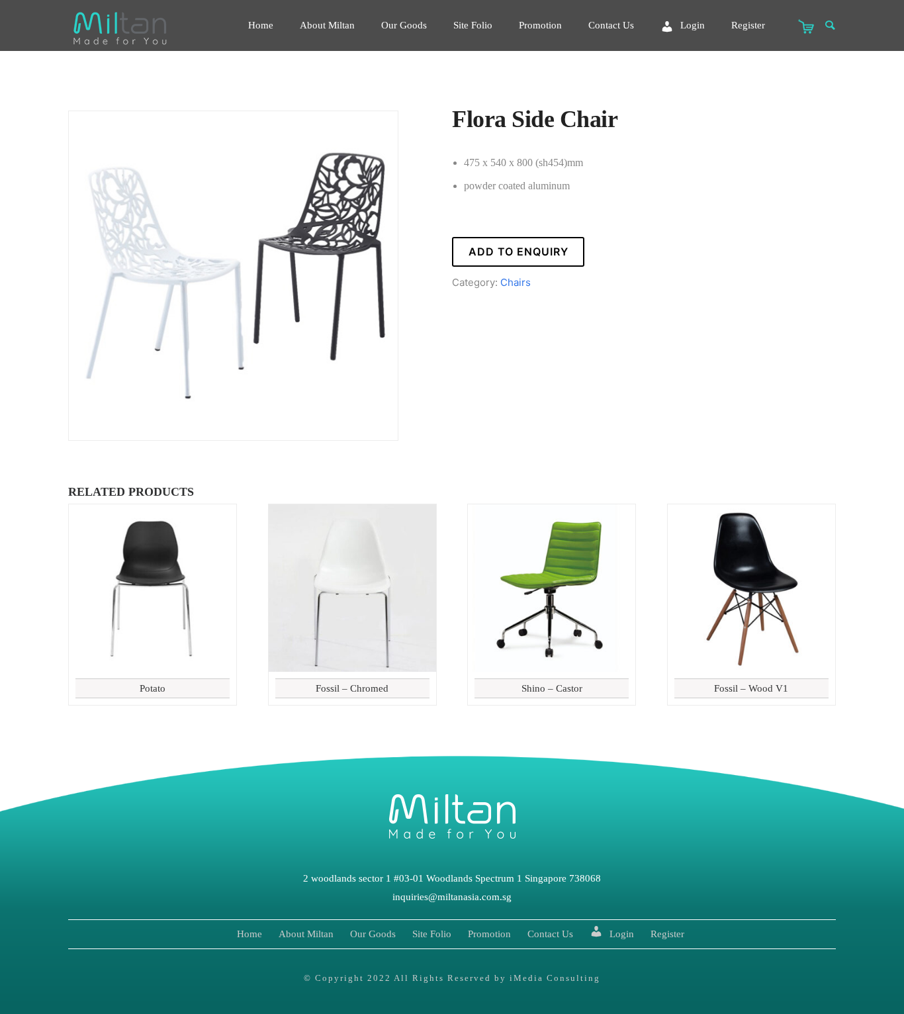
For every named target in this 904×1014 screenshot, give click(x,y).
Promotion (540, 25)
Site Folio (472, 25)
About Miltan (327, 25)
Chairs (515, 282)
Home (260, 25)
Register (748, 25)
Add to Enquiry (518, 251)
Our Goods (404, 25)
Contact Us (611, 25)
